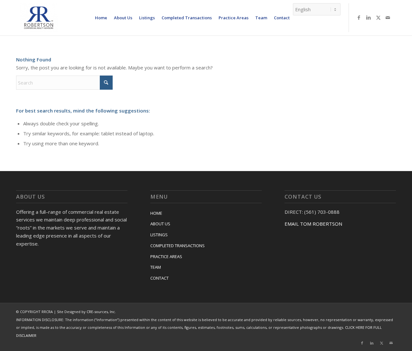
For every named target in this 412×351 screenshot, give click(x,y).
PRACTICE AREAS (166, 256)
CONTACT (159, 278)
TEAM (155, 267)
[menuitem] (101, 17)
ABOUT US (160, 224)
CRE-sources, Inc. (101, 311)
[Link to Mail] (388, 17)
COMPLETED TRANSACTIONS (177, 245)
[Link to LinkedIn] (368, 17)
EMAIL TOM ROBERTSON (313, 224)
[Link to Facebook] (359, 17)
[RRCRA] (38, 17)
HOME (156, 213)
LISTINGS (159, 235)
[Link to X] (378, 17)
